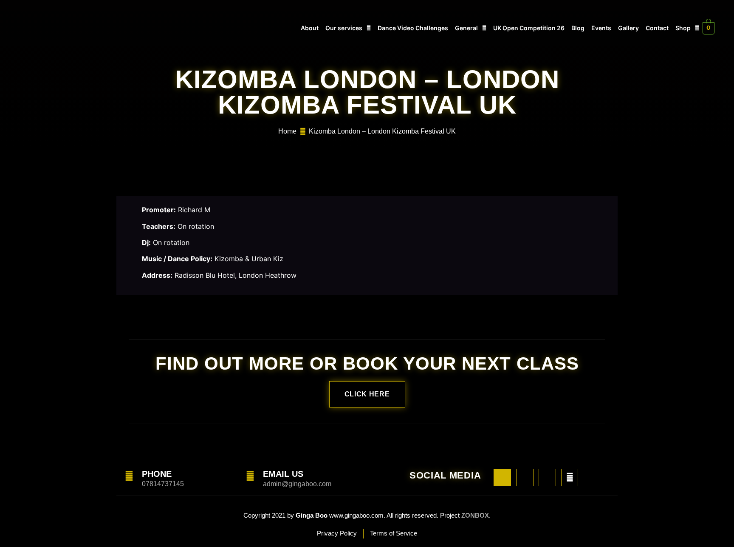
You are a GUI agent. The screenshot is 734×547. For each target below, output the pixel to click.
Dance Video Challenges (413, 27)
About (310, 27)
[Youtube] (547, 477)
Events (601, 27)
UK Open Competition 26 (529, 27)
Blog (577, 27)
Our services (343, 27)
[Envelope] (570, 477)
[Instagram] (525, 477)
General (466, 27)
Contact (657, 27)
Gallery (628, 27)
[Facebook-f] (502, 477)
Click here (367, 394)
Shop (683, 27)
